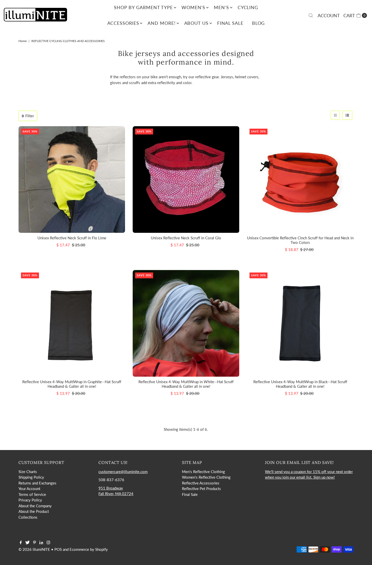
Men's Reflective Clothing (203, 471)
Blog (258, 23)
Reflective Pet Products (201, 488)
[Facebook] (21, 543)
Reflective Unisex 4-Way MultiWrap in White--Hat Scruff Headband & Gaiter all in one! (186, 383)
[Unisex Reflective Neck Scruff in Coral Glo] (186, 179)
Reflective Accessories (200, 483)
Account (329, 15)
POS (58, 549)
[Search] (310, 15)
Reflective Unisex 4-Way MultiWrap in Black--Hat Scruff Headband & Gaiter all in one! (300, 383)
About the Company (35, 505)
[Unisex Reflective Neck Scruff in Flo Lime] (71, 179)
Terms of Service (32, 494)
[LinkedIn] (41, 543)
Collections (27, 517)
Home (22, 41)
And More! (161, 23)
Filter (29, 115)
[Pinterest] (34, 543)
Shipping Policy (31, 477)
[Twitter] (27, 543)
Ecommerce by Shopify (89, 549)
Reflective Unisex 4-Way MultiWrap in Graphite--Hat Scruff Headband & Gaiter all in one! (71, 383)
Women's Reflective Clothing (206, 477)
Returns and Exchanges (37, 483)
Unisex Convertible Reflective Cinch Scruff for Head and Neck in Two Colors (300, 240)
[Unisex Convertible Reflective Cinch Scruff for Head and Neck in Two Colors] (300, 179)
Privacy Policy (30, 500)
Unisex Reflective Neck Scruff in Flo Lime (71, 238)
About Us (196, 23)
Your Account (29, 488)
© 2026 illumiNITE (34, 549)
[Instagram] (48, 543)
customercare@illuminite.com (123, 471)
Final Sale (230, 23)
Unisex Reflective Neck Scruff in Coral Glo (186, 238)
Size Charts (27, 471)
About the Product (33, 511)
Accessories (123, 23)
